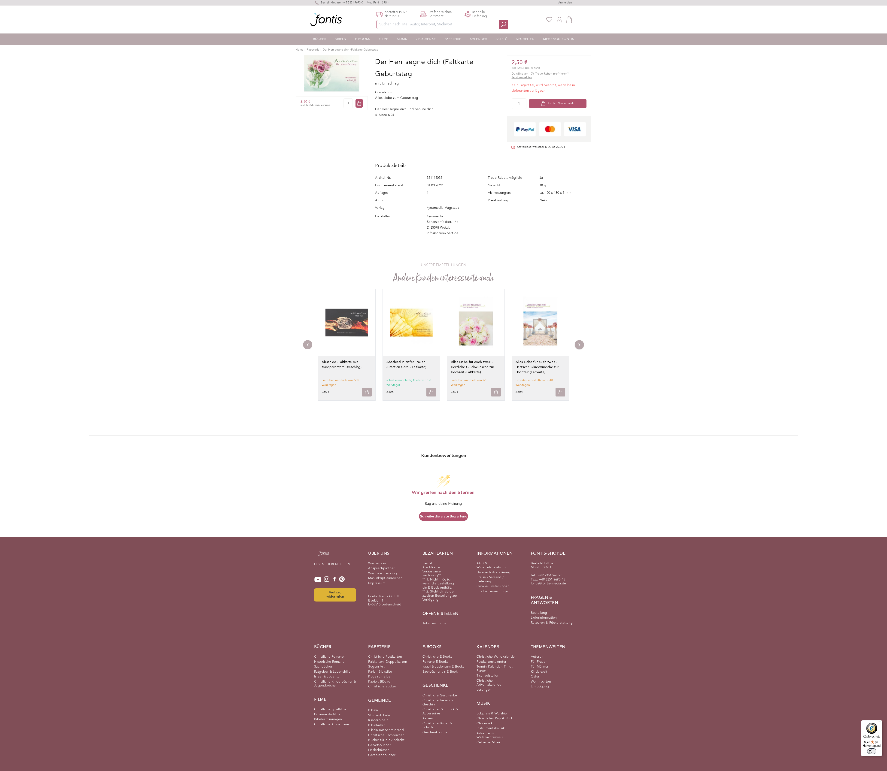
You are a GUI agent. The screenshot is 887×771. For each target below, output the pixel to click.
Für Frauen (539, 661)
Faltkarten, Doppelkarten (387, 661)
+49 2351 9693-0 (352, 2)
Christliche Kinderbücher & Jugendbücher (335, 683)
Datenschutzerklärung (493, 572)
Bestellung (539, 612)
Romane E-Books (435, 661)
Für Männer (540, 666)
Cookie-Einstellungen (493, 586)
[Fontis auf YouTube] (318, 579)
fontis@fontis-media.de (548, 583)
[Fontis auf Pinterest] (342, 579)
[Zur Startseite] (323, 555)
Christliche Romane (329, 656)
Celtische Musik (489, 742)
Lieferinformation (544, 617)
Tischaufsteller (487, 675)
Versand (325, 105)
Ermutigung (540, 686)
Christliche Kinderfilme (331, 724)
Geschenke (426, 39)
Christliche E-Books (437, 656)
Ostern (536, 676)
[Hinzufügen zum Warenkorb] (367, 392)
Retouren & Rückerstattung (552, 622)
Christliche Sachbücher (386, 735)
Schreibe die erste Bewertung (443, 516)
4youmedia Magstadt (443, 207)
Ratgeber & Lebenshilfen (333, 671)
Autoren (537, 656)
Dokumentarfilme (327, 714)
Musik (402, 39)
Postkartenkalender (491, 661)
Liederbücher (378, 750)
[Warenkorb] (569, 19)
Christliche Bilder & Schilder (437, 725)
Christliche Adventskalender (490, 682)
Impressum (376, 583)
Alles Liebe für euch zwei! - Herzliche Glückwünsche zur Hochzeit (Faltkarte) (472, 367)
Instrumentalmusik (491, 728)
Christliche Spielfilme (330, 709)
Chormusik (485, 723)
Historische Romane (329, 661)
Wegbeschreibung (382, 573)
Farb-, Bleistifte (380, 671)
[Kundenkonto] (559, 20)
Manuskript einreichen (385, 578)
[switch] (871, 751)
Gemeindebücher (381, 755)
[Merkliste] (549, 19)
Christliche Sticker (382, 686)
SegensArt (376, 666)
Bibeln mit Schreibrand (386, 730)
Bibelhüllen (376, 725)
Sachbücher (323, 666)
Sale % (501, 39)
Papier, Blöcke (379, 681)
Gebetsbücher (379, 745)
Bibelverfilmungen (328, 719)
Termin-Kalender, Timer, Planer (495, 668)
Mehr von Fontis (558, 39)
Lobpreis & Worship (492, 713)
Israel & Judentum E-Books (443, 666)
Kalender (478, 39)
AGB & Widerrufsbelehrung (492, 565)
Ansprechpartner (381, 568)
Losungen (484, 689)
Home (300, 49)
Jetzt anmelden (522, 77)
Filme (383, 39)
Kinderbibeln (378, 720)
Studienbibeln (379, 715)
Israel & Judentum (328, 676)
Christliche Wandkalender (496, 656)
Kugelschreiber (380, 676)
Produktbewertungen (493, 591)
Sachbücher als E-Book (440, 671)
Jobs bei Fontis (434, 623)
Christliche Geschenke (439, 695)
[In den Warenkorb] (359, 103)
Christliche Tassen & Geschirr (437, 702)
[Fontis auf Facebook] (334, 579)
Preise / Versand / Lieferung (490, 579)
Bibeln (340, 39)
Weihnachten (541, 681)
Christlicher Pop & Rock (495, 718)
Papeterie (452, 39)
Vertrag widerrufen (335, 595)
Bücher (319, 39)
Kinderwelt (539, 671)
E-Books (362, 39)
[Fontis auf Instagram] (326, 579)
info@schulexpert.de (443, 233)
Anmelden (565, 2)
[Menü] (879, 723)
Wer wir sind (377, 563)
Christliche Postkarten (385, 656)
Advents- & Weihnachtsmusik (490, 735)
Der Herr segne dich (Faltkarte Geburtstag (350, 49)
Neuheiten (525, 39)
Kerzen (427, 718)
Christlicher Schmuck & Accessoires (440, 711)
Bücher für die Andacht (386, 740)
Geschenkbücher (435, 732)
